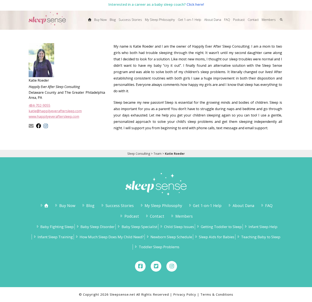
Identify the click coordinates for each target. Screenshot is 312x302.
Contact (157, 216)
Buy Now (67, 205)
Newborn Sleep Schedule (171, 236)
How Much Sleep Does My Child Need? (112, 236)
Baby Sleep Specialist (139, 226)
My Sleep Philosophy (163, 205)
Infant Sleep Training (55, 236)
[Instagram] (171, 266)
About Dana (243, 205)
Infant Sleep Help (263, 226)
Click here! (195, 4)
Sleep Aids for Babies (216, 236)
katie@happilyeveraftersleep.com (55, 111)
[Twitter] (156, 266)
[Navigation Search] (280, 22)
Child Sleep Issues (179, 226)
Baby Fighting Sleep (57, 226)
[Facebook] (140, 266)
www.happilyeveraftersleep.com (54, 116)
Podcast (131, 216)
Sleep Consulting (138, 154)
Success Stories (119, 205)
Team (157, 154)
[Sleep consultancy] (90, 22)
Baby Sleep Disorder (97, 226)
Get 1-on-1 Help (207, 205)
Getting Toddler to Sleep (221, 226)
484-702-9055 (39, 105)
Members (184, 216)
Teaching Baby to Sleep (260, 236)
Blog (90, 205)
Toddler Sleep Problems (159, 246)
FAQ (269, 205)
